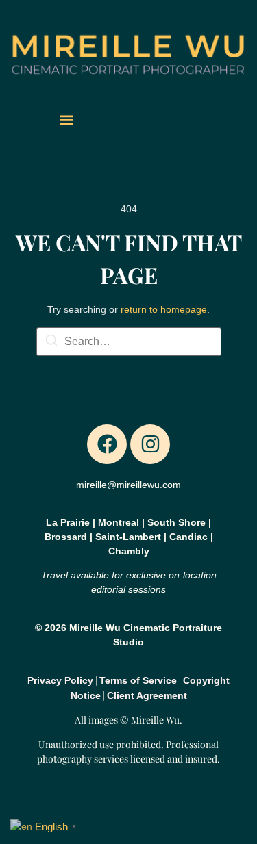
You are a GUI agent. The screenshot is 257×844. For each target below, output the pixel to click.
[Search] (51, 342)
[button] (66, 119)
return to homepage (164, 309)
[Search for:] (128, 341)
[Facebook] (107, 444)
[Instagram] (150, 444)
